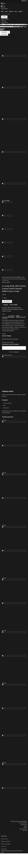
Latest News (4, 849)
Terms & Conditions (5, 844)
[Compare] (3, 812)
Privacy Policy (4, 838)
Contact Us (3, 846)
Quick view (7, 812)
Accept (7, 859)
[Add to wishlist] (11, 812)
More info (2, 859)
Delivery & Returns (5, 841)
